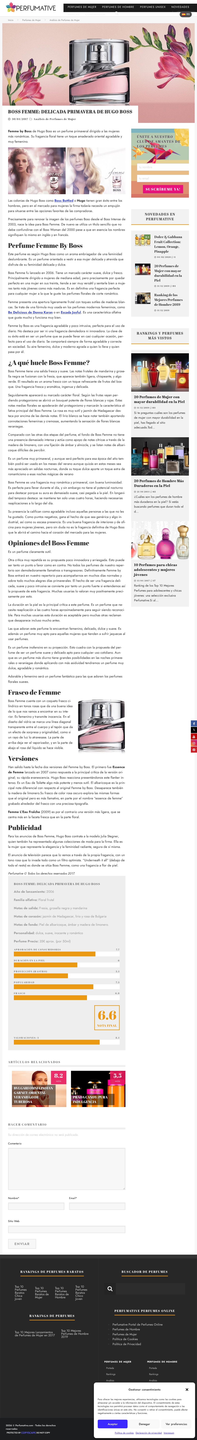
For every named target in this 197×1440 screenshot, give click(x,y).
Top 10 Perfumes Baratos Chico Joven (81, 1292)
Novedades (180, 7)
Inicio (10, 20)
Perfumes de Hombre (118, 7)
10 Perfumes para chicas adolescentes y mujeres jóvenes (155, 569)
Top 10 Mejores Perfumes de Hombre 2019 (74, 1333)
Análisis (110, 1380)
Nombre (13, 1198)
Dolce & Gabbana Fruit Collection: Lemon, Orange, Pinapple (168, 244)
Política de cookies (124, 1433)
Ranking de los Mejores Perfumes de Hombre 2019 (168, 300)
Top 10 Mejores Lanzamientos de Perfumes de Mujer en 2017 (35, 1333)
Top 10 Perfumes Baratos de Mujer (42, 1292)
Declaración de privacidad (149, 1433)
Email (73, 1198)
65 (154, 491)
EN (194, 14)
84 (174, 285)
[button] (187, 1389)
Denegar (144, 1424)
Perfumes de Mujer (82, 7)
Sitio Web (13, 1221)
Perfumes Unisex (153, 7)
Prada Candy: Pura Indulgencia (90, 1099)
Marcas (73, 14)
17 (154, 580)
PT (177, 14)
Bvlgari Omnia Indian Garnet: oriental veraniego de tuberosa (33, 1095)
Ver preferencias (176, 1424)
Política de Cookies (125, 1339)
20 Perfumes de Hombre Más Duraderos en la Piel (159, 483)
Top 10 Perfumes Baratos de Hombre (62, 1292)
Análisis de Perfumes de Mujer (54, 119)
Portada (110, 1368)
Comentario (15, 1143)
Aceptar (113, 1424)
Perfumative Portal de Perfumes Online (138, 1324)
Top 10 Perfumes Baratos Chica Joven (21, 1292)
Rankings (110, 1374)
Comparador (95, 14)
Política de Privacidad (127, 1344)
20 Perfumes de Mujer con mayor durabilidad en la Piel (168, 273)
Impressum (169, 1433)
